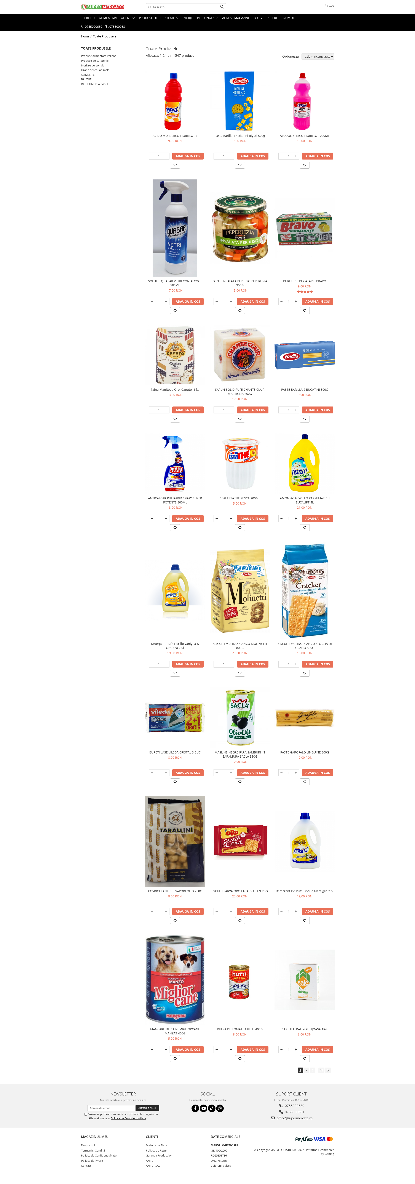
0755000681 (294, 1112)
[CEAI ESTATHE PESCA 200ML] (240, 463)
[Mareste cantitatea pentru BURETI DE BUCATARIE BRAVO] (296, 301)
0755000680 (294, 1105)
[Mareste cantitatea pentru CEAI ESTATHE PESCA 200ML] (231, 518)
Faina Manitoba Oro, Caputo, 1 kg (175, 389)
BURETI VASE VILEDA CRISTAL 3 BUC (175, 752)
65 (321, 1070)
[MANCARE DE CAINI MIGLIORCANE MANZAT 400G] (175, 980)
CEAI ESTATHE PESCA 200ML (240, 498)
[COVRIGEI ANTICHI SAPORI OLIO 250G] (175, 841)
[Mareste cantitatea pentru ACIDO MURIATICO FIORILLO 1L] (166, 156)
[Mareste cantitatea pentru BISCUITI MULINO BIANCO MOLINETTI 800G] (231, 664)
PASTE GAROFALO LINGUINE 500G (304, 752)
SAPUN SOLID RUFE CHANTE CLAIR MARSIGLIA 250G (240, 391)
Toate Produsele (104, 36)
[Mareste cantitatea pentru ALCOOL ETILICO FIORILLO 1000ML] (296, 156)
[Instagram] (220, 1108)
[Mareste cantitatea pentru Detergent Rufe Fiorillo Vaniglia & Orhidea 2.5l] (166, 664)
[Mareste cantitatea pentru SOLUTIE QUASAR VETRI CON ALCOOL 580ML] (166, 301)
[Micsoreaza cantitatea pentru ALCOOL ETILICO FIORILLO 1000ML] (281, 156)
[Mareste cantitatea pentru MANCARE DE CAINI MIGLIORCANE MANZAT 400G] (166, 1049)
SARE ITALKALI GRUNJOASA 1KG (304, 1029)
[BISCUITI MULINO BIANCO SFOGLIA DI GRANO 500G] (305, 590)
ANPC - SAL (153, 1166)
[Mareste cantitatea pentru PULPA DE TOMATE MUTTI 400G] (231, 1049)
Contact (86, 1166)
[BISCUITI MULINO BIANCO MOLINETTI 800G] (240, 590)
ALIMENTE (87, 75)
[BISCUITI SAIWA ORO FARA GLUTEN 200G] (240, 841)
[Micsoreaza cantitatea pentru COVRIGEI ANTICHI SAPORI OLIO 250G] (152, 911)
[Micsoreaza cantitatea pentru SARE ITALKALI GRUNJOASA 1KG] (281, 1049)
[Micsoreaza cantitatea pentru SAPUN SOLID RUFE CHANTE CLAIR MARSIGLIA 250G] (217, 409)
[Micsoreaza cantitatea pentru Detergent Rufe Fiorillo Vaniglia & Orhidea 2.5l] (152, 664)
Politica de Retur (156, 1150)
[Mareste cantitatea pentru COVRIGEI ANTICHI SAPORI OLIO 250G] (166, 911)
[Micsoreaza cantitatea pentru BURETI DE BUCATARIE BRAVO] (281, 301)
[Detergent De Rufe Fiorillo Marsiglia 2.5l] (305, 841)
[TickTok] (211, 1108)
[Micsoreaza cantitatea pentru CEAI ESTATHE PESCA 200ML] (217, 518)
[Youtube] (203, 1108)
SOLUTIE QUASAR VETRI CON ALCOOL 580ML (175, 283)
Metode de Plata (156, 1145)
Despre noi (88, 1145)
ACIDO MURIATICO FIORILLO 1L (175, 136)
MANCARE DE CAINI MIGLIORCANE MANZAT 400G (175, 1031)
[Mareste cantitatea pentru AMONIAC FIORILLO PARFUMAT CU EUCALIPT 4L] (296, 518)
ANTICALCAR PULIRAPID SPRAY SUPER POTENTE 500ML (175, 500)
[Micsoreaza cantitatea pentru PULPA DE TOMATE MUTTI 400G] (217, 1049)
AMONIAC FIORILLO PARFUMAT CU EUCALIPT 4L (305, 500)
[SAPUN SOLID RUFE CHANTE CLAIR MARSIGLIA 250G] (240, 355)
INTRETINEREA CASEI (94, 84)
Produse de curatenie (95, 61)
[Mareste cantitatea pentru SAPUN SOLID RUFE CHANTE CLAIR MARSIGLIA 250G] (231, 409)
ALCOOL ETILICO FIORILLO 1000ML (304, 136)
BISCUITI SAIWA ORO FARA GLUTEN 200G (240, 891)
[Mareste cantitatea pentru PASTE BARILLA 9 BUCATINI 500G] (296, 409)
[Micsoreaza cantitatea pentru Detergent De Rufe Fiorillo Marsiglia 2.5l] (281, 911)
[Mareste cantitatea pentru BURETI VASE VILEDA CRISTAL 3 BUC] (166, 772)
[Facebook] (195, 1108)
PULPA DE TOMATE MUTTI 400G (240, 1029)
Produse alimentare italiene (98, 56)
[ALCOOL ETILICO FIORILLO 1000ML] (305, 101)
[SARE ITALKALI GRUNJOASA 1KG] (305, 980)
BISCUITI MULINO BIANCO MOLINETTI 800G (240, 646)
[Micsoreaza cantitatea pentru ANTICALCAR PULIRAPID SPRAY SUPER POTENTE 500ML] (152, 518)
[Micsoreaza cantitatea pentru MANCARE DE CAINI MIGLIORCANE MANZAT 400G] (152, 1049)
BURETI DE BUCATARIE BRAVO (304, 281)
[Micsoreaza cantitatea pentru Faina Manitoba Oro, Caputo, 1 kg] (152, 409)
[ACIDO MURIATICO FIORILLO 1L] (175, 101)
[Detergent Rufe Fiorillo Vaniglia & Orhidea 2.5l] (175, 590)
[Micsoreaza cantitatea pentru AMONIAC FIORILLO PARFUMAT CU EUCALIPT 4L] (281, 518)
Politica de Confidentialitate (128, 1118)
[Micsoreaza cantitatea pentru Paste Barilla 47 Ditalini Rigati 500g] (217, 156)
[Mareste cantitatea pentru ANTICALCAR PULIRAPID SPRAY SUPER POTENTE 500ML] (166, 518)
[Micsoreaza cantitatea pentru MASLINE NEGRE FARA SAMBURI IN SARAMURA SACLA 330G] (217, 772)
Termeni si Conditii (93, 1150)
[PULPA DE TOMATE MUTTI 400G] (240, 980)
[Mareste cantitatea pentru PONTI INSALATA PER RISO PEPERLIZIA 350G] (231, 301)
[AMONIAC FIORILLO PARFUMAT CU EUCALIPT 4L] (305, 463)
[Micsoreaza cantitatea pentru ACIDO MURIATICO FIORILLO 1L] (152, 156)
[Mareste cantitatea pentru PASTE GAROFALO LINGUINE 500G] (296, 772)
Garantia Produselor (159, 1155)
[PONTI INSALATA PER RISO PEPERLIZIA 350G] (240, 228)
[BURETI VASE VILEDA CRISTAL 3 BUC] (175, 717)
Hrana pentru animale (95, 70)
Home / (86, 36)
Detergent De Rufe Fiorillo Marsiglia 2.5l (305, 891)
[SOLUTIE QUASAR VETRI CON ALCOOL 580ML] (175, 228)
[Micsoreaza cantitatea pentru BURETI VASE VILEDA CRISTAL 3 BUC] (152, 772)
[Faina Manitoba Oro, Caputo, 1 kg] (175, 355)
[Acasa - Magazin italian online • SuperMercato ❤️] (102, 7)
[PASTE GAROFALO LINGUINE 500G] (305, 717)
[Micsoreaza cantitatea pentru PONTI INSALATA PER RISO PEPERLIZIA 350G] (217, 301)
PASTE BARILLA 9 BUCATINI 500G (304, 389)
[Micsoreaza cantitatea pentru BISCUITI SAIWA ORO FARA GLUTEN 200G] (217, 911)
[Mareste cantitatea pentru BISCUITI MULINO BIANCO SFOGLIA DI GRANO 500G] (296, 664)
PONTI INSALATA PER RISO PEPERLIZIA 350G (239, 283)
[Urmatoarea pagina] (328, 1070)
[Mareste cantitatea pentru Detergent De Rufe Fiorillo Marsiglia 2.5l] (296, 911)
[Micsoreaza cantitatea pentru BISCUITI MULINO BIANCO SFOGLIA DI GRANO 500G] (281, 664)
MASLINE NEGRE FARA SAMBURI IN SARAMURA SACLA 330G (240, 754)
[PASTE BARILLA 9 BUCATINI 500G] (305, 355)
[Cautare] (222, 6)
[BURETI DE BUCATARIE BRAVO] (305, 228)
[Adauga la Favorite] (175, 165)
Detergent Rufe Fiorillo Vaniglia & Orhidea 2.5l (175, 646)
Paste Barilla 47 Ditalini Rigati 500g (240, 136)
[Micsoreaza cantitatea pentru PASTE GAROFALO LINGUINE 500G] (281, 772)
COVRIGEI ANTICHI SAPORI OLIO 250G (175, 891)
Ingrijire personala (92, 65)
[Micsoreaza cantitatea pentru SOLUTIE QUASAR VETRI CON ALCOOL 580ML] (152, 301)
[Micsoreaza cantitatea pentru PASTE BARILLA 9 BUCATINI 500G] (281, 409)
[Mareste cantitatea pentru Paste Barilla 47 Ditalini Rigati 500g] (231, 156)
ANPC (149, 1161)
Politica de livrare (92, 1161)
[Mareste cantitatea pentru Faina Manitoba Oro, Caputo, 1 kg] (166, 409)
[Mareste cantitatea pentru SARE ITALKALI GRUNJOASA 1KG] (296, 1049)
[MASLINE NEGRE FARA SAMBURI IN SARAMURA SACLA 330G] (240, 717)
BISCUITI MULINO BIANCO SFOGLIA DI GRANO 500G (305, 646)
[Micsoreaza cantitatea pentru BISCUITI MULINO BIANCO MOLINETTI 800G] (217, 664)
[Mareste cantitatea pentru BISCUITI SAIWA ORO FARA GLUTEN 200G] (231, 911)
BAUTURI (87, 79)
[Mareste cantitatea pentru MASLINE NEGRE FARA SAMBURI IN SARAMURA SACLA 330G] (231, 772)
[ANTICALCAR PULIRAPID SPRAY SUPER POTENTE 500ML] (175, 463)
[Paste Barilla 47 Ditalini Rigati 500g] (240, 101)
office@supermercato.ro (294, 1118)
